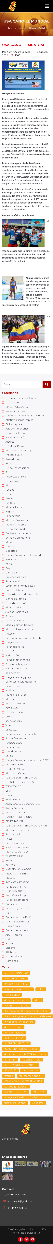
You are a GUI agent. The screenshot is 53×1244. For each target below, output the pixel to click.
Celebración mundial (18, 537)
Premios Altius (14, 590)
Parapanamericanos (18, 660)
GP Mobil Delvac (15, 446)
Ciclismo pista (14, 424)
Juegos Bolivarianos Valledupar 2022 (27, 760)
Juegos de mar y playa (19, 677)
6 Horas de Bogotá (16, 433)
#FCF (38, 1000)
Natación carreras (16, 411)
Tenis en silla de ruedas (19, 546)
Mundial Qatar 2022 (17, 908)
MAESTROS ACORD (17, 407)
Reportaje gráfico (16, 476)
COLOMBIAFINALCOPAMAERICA (23, 1081)
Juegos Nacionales (17, 612)
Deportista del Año (17, 603)
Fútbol (9, 943)
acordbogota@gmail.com (19, 1201)
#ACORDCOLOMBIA (16, 984)
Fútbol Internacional (18, 468)
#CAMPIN (10, 1059)
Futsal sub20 (13, 481)
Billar (9, 463)
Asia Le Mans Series (17, 428)
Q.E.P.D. (10, 651)
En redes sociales (16, 577)
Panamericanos (15, 620)
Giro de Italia (13, 926)
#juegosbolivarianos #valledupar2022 (26, 1097)
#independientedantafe (18, 1022)
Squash (10, 616)
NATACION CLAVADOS (18, 869)
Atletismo (11, 952)
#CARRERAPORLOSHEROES (21, 1049)
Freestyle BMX (14, 455)
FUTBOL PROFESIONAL (19, 817)
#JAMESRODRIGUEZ (16, 1005)
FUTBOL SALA (14, 742)
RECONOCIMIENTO (17, 873)
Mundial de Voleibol (17, 773)
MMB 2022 (39, 1092)
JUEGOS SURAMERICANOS (21, 777)
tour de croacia (14, 712)
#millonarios (30, 1070)
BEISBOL (11, 860)
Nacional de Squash (17, 847)
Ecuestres (11, 559)
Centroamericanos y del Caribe (24, 638)
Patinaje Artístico (16, 843)
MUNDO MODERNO (16, 973)
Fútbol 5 (10, 503)
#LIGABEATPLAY (31, 1059)
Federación (12, 655)
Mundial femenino (17, 520)
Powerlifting (13, 459)
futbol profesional (15, 1103)
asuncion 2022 (14, 721)
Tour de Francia (15, 751)
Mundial (10, 485)
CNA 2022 (11, 729)
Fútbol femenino (16, 738)
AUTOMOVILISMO (14, 978)
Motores (10, 542)
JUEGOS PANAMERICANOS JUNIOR (26, 825)
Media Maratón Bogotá (19, 625)
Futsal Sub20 (12, 995)
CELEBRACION (14, 821)
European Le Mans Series (20, 398)
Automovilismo (14, 956)
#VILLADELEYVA (13, 1038)
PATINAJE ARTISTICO (17, 882)
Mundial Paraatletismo (19, 629)
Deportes (11, 551)
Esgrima (10, 511)
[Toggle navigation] (47, 6)
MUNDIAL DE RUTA (17, 852)
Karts (9, 564)
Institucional (13, 799)
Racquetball (13, 834)
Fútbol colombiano (17, 900)
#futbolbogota (13, 1027)
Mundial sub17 (14, 699)
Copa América (14, 904)
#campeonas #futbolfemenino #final (26, 1011)
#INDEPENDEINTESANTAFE (20, 1065)
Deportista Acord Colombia (22, 594)
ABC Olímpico (14, 934)
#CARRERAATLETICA (16, 1043)
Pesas (9, 838)
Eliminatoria (13, 516)
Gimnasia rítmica (16, 599)
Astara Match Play (16, 668)
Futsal (9, 494)
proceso (10, 716)
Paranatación (14, 581)
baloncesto (12, 686)
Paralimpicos (13, 747)
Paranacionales (15, 647)
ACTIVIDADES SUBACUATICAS (23, 804)
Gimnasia (11, 572)
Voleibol (10, 725)
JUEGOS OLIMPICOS (18, 921)
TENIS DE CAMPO (16, 886)
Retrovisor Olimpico (17, 895)
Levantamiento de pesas (20, 585)
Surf (8, 472)
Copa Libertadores (17, 930)
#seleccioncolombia (16, 1000)
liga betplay (13, 673)
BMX (8, 790)
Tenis (9, 795)
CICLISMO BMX (14, 764)
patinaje (11, 865)
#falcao (8, 1076)
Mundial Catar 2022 (17, 812)
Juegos (10, 489)
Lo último (12, 28)
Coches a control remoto (20, 533)
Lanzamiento (13, 402)
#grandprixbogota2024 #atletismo (25, 1054)
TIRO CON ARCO (15, 891)
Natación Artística (16, 437)
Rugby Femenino (16, 808)
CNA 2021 (11, 878)
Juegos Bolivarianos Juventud (23, 555)
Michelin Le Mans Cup (19, 450)
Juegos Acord (13, 642)
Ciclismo (11, 948)
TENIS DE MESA (15, 769)
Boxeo (9, 498)
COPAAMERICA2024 (16, 1086)
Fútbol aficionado (16, 529)
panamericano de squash (21, 734)
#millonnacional (14, 1032)
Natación (11, 633)
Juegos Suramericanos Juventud (25, 415)
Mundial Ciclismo (16, 524)
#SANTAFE (10, 1070)
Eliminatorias (13, 607)
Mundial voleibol (15, 703)
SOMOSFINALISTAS (15, 1092)
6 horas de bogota (16, 664)
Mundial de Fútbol (16, 694)
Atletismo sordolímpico (19, 420)
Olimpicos (12, 961)
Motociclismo (14, 507)
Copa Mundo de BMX (18, 917)
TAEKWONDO (13, 786)
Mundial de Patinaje (18, 830)
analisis (10, 690)
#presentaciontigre (31, 1076)
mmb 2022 (12, 708)
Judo (8, 939)
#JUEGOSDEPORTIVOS (18, 989)
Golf (8, 913)
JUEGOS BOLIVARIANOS (20, 782)
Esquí (9, 568)
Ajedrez (10, 441)
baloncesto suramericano (21, 681)
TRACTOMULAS (14, 856)
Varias (9, 756)
